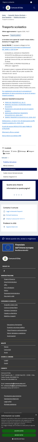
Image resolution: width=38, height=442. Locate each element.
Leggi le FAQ (7, 401)
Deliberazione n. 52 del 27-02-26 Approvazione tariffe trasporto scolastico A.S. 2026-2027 (18, 122)
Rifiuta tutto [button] (19, 435)
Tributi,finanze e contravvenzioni (17, 330)
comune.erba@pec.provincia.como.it (15, 386)
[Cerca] (34, 8)
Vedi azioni (5, 158)
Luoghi (6, 360)
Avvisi (6, 352)
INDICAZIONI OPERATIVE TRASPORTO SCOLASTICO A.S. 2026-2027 (16, 114)
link (2, 427)
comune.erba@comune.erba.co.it (15, 383)
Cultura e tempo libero (10, 308)
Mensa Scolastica (8, 166)
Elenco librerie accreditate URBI (11, 136)
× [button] (36, 415)
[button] (18, 439)
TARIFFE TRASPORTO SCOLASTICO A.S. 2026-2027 (20, 117)
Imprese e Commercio (10, 310)
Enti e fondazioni (9, 288)
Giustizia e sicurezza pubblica (16, 327)
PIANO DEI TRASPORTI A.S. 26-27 (15, 102)
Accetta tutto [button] (18, 431)
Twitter (15, 151)
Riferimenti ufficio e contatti (10, 132)
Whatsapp (23, 151)
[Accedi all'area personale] (31, 2)
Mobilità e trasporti (10, 316)
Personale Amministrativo (12, 293)
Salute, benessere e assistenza (16, 333)
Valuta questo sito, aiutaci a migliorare (20, 238)
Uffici (5, 285)
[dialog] (19, 427)
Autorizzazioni (11, 336)
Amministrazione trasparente (13, 413)
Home (4, 15)
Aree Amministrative (10, 282)
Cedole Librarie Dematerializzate (13, 173)
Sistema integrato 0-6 (10, 177)
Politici (6, 290)
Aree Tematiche (6, 17)
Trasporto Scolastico (9, 169)
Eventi (6, 363)
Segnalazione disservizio (11, 399)
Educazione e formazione (14, 325)
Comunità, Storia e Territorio (16, 15)
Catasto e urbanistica (10, 313)
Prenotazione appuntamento (12, 396)
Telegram (31, 151)
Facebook (7, 151)
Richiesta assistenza (10, 404)
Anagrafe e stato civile (10, 305)
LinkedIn (7, 153)
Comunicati (7, 350)
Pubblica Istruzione (19, 17)
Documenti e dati (9, 296)
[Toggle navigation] (3, 8)
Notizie (6, 347)
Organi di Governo (9, 279)
